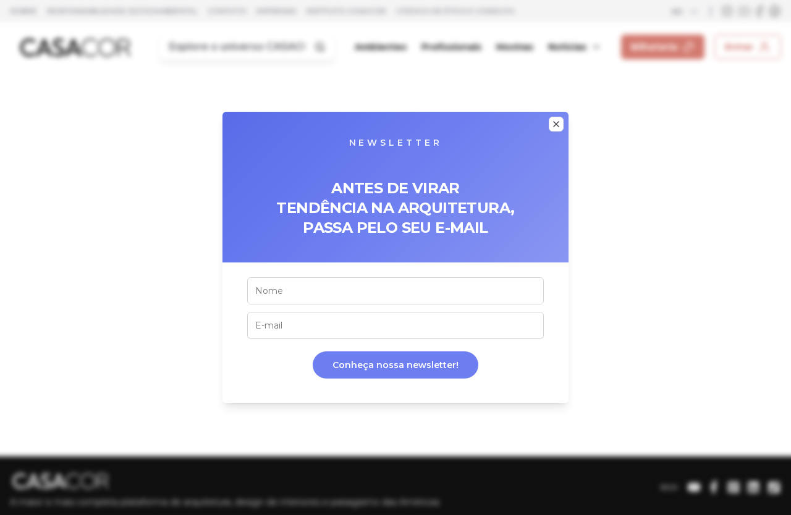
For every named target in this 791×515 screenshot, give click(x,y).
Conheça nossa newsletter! (395, 365)
